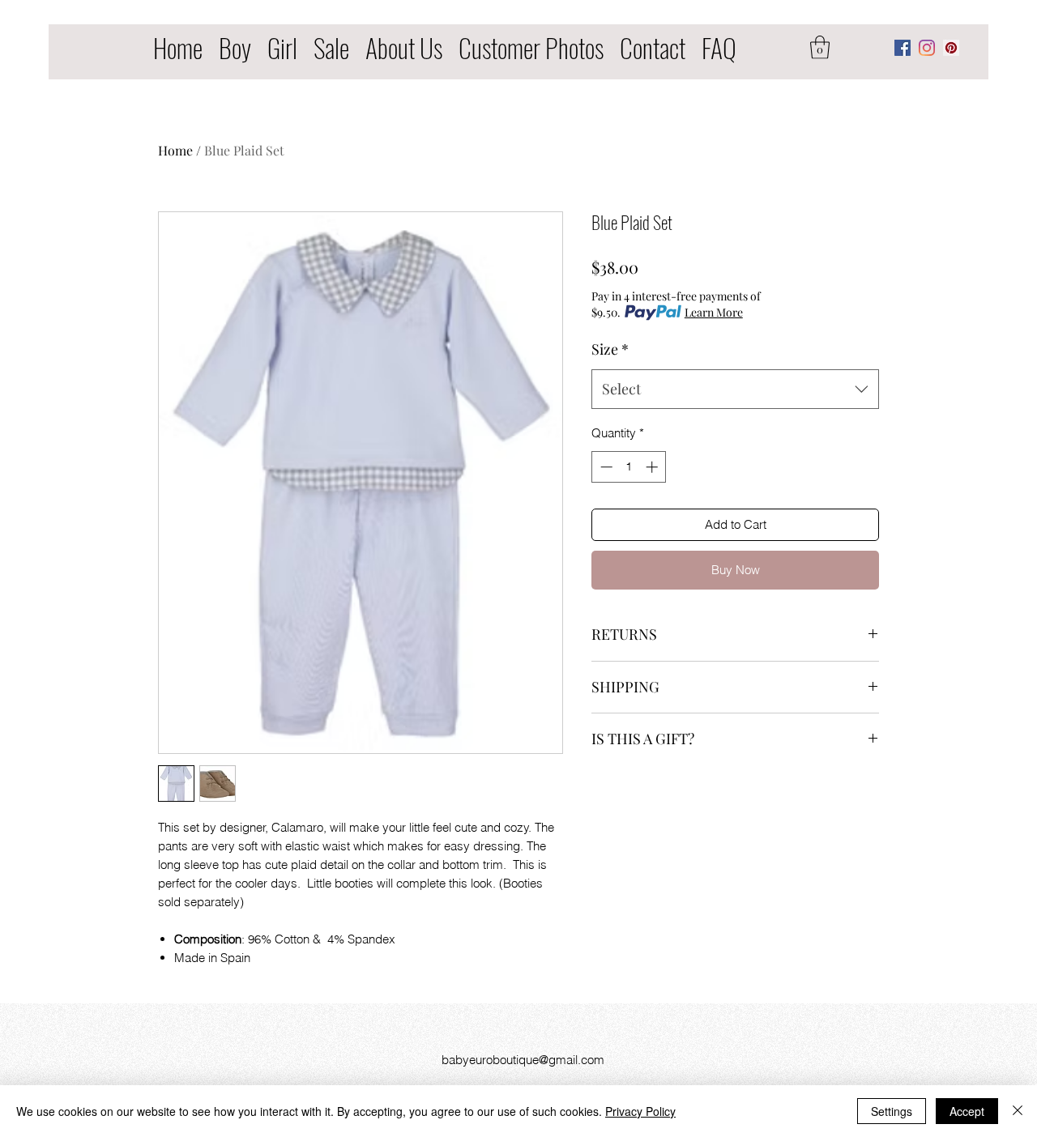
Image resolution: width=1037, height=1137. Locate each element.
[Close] (1017, 1111)
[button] (820, 47)
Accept (967, 1111)
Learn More (714, 312)
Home (175, 150)
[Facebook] (902, 48)
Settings (891, 1111)
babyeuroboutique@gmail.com (523, 1059)
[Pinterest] (951, 48)
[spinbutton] (629, 467)
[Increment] (653, 467)
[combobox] (735, 389)
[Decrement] (605, 467)
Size (610, 349)
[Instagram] (927, 48)
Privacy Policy (640, 1111)
